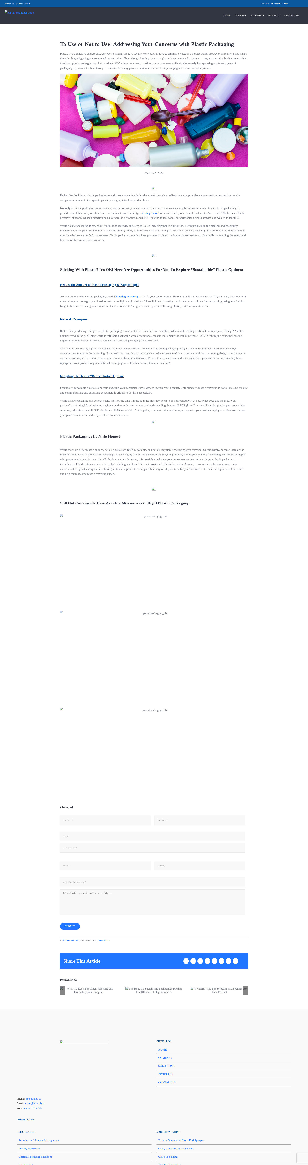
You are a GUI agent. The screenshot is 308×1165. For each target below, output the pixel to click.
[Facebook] (18, 1127)
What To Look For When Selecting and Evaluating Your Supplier (88, 990)
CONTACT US (167, 1082)
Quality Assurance (29, 1148)
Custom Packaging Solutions (35, 1156)
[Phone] (30, 1127)
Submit (70, 926)
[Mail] (26, 1127)
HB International (70, 940)
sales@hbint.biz (24, 3)
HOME (162, 1049)
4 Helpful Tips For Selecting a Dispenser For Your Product (219, 990)
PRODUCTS (165, 1074)
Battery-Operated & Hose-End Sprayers (181, 1140)
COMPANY (165, 1057)
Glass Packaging (168, 1156)
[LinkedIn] (22, 1127)
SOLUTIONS (166, 1066)
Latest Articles (104, 940)
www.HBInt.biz (33, 1108)
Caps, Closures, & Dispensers (175, 1148)
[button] (62, 990)
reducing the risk (149, 213)
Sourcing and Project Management (39, 1140)
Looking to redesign (127, 296)
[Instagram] (34, 1127)
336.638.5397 (34, 1098)
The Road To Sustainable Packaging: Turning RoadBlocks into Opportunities (153, 990)
